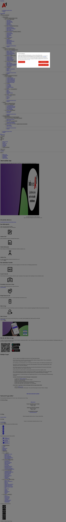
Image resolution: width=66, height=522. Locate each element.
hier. (29, 59)
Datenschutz (44, 56)
